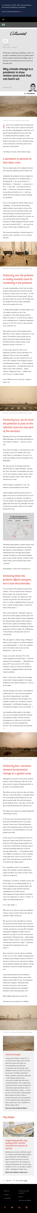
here (20, 11)
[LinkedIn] (19, 1208)
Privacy (21, 1196)
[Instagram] (27, 1208)
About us (6, 1191)
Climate (25, 1180)
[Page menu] (3, 19)
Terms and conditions (25, 1200)
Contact (6, 1194)
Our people (7, 1198)
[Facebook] (5, 1208)
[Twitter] (12, 1208)
